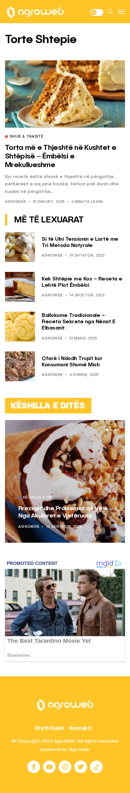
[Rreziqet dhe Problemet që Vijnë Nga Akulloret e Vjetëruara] (65, 481)
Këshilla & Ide (38, 498)
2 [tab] (111, 430)
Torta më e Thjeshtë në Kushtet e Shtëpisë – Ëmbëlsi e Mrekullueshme (60, 156)
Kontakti (80, 728)
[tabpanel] (65, 481)
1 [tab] (107, 430)
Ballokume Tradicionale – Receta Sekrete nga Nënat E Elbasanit (78, 322)
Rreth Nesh (49, 728)
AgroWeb (15, 202)
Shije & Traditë (26, 137)
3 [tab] (115, 430)
